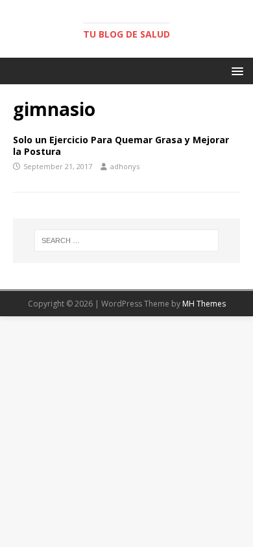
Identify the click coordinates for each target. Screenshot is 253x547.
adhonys (124, 166)
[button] (235, 70)
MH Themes (204, 303)
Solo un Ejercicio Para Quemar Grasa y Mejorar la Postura (121, 145)
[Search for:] (127, 240)
